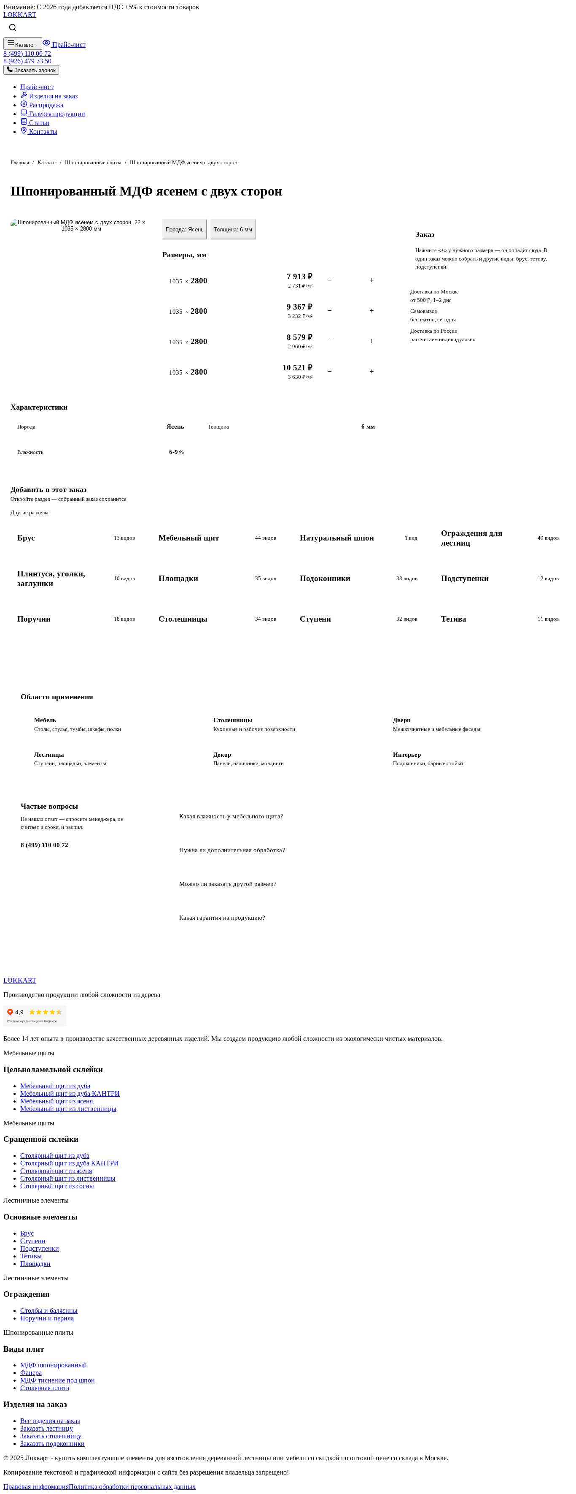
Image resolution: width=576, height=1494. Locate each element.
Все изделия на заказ (50, 1420)
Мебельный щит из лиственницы (68, 1108)
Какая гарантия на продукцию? (222, 917)
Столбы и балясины (49, 1310)
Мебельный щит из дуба (55, 1085)
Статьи (38, 122)
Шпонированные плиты (93, 162)
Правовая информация (36, 1486)
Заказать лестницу (46, 1428)
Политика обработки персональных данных (132, 1486)
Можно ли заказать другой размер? (228, 883)
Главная (20, 162)
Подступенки (39, 1248)
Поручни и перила (47, 1318)
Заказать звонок (34, 70)
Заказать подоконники (52, 1443)
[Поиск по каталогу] (12, 28)
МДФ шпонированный (53, 1365)
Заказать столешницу (50, 1436)
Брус (27, 1233)
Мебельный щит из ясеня (56, 1101)
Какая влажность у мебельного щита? (231, 816)
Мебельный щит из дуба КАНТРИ (70, 1093)
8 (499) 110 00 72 (44, 844)
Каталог (47, 162)
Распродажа (45, 105)
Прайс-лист (68, 44)
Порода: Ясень (185, 229)
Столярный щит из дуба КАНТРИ (69, 1163)
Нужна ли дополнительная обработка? (232, 849)
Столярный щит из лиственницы (68, 1178)
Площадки (35, 1263)
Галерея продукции (56, 113)
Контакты (42, 131)
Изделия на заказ (52, 96)
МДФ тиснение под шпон (57, 1380)
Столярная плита (44, 1387)
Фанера (31, 1372)
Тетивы (31, 1256)
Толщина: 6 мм (233, 229)
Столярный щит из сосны (57, 1186)
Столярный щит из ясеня (56, 1170)
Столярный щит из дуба (54, 1155)
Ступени (33, 1240)
